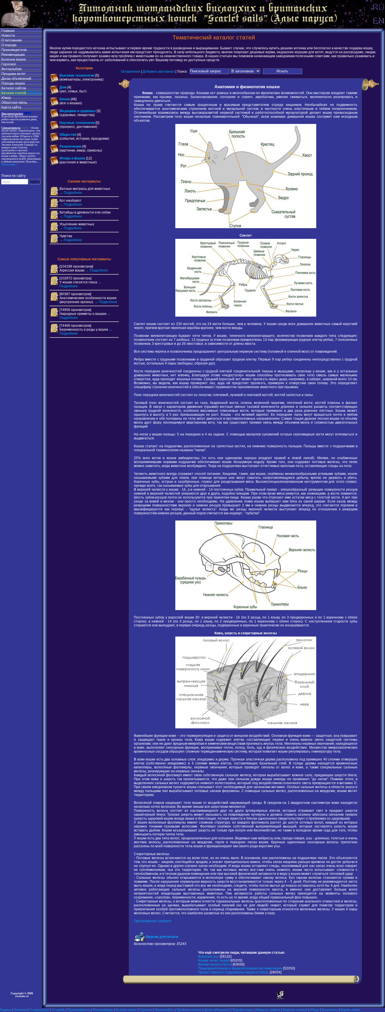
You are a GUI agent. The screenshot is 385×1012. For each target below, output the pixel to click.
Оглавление (130, 71)
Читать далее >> (10, 164)
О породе (9, 45)
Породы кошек (13, 83)
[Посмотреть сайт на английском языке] (378, 27)
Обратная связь (14, 102)
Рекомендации (13, 55)
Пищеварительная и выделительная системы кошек (240, 968)
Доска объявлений (16, 79)
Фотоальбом (11, 69)
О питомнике (11, 40)
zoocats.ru (22, 996)
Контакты (330, 1010)
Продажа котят (13, 74)
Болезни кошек (13, 59)
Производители (14, 50)
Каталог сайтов (13, 88)
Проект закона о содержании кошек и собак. (233, 972)
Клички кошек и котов (215, 964)
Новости (8, 35)
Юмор (6, 98)
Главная (8, 31)
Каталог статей (13, 93)
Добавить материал (158, 71)
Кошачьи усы (208, 956)
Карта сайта (11, 107)
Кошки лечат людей (214, 960)
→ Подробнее (70, 193)
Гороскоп (8, 64)
